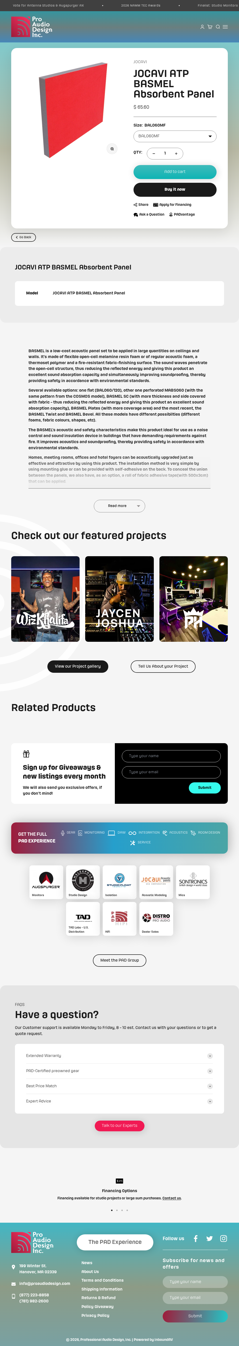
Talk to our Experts (119, 1126)
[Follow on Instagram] (223, 1238)
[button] (45, 599)
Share (143, 205)
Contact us (171, 1198)
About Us (90, 1272)
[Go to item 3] (122, 1210)
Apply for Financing (175, 205)
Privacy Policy (95, 1316)
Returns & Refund (98, 1298)
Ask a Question (151, 214)
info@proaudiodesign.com (44, 1284)
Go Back (25, 237)
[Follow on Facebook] (195, 1238)
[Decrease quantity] (154, 153)
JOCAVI (140, 62)
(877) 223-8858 (34, 1295)
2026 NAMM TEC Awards (121, 5)
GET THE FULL (36, 837)
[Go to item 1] (111, 1210)
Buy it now (175, 189)
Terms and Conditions (102, 1280)
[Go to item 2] (117, 1210)
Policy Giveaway (97, 1307)
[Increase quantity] (176, 153)
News (86, 1263)
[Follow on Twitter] (209, 1238)
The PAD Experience (115, 1242)
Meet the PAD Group (119, 960)
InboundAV (164, 1340)
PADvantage (184, 214)
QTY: (138, 152)
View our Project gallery (78, 666)
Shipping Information (102, 1289)
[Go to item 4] (127, 1210)
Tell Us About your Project (163, 666)
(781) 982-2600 (34, 1301)
